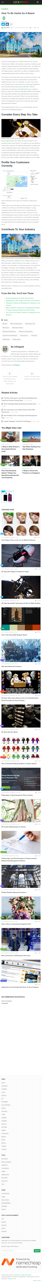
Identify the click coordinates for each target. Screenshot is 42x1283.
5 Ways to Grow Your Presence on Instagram (31, 471)
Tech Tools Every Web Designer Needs (14, 635)
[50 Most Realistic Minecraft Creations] (21, 876)
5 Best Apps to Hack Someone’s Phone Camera (17, 795)
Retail (3, 1143)
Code (3, 1197)
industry (34, 335)
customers (24, 335)
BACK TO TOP (37, 1280)
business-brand (18, 327)
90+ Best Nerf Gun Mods (9, 732)
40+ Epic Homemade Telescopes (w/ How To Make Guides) (20, 603)
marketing (6, 339)
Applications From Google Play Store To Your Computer (20, 987)
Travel (3, 1146)
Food (3, 1114)
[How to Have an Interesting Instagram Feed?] (21, 908)
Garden (4, 1121)
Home (3, 1171)
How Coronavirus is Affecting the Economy (15, 955)
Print (3, 1140)
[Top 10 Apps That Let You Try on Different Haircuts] (21, 524)
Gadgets (4, 1165)
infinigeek (6, 27)
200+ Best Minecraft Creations (11, 666)
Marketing (5, 1174)
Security (4, 1181)
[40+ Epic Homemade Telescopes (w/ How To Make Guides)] (21, 587)
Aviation (4, 1086)
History (4, 1127)
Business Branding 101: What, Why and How (20, 298)
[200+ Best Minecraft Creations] (21, 650)
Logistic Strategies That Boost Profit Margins (17, 421)
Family (3, 1108)
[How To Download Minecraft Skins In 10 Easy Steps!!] (21, 747)
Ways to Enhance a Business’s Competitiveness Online (23, 307)
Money (3, 1137)
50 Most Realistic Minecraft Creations (13, 892)
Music (3, 1228)
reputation (17, 339)
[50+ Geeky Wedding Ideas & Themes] (21, 810)
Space (3, 1209)
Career (4, 1089)
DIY (2, 1098)
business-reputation (26, 331)
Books (3, 1222)
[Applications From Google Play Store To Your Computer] (21, 971)
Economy (4, 1102)
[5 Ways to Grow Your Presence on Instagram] (31, 460)
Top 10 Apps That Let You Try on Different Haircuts (18, 540)
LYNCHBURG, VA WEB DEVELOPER (22, 1275)
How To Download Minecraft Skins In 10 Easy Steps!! (19, 763)
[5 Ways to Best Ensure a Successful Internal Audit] (10, 437)
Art (2, 1219)
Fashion (4, 1111)
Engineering (5, 1203)
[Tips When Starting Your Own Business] (31, 437)
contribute (17, 260)
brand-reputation (16, 323)
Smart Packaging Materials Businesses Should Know (19, 404)
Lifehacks (5, 1133)
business (6, 327)
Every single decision (7, 141)
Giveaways (5, 1168)
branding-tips (30, 323)
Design (3, 1095)
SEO (2, 1184)
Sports (4, 1231)
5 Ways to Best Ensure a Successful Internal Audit (10, 449)
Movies (4, 1225)
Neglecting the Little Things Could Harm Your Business (23, 300)
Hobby (3, 1130)
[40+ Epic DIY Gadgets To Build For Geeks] (21, 555)
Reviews (4, 1178)
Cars (3, 1092)
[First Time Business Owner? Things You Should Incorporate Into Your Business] (10, 460)
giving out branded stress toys (21, 89)
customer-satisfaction (10, 335)
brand (5, 323)
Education (5, 1200)
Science (4, 1206)
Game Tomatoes (6, 1001)
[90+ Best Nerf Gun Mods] (21, 716)
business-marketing (9, 331)
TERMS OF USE (12, 1278)
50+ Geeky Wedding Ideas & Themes (13, 827)
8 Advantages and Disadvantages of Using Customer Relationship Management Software (19, 860)
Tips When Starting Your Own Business (31, 448)
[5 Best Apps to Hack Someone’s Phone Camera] (21, 779)
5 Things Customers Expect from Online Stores (20, 310)
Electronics (5, 1105)
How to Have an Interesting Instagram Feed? (16, 924)
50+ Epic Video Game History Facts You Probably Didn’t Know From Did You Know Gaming (19, 699)
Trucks (4, 1149)
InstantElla (4, 1003)
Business (4, 9)
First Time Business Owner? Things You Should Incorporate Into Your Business (10, 474)
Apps (3, 1083)
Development (6, 1162)
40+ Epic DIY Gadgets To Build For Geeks (15, 571)
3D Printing (5, 1193)
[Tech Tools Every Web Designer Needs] (21, 618)
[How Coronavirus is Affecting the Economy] (21, 939)
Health (3, 1124)
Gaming (4, 1117)
